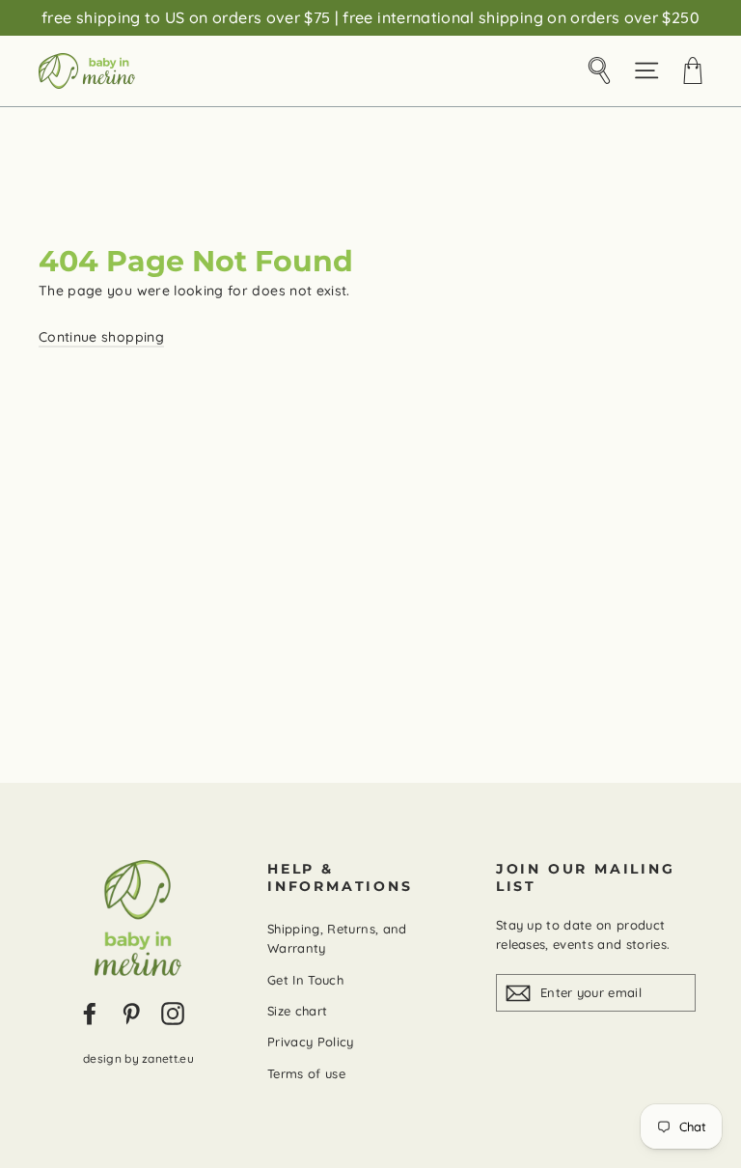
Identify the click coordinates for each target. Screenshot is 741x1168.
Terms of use (306, 1073)
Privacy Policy (310, 1041)
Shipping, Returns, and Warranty (337, 939)
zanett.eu (168, 1058)
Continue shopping (101, 337)
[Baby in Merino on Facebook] (89, 1013)
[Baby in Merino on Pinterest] (131, 1013)
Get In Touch (305, 979)
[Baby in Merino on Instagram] (172, 1013)
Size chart (297, 1010)
